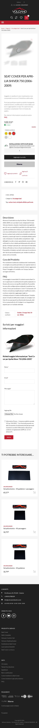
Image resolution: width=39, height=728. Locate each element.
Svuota (34, 127)
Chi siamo (4, 664)
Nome (6, 367)
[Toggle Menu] (2, 22)
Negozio (8, 28)
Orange (24, 312)
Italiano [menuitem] (19, 2)
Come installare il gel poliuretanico (12, 678)
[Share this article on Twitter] (19, 182)
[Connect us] (3, 615)
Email (6, 378)
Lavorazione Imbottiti (8, 647)
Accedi (18, 5)
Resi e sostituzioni (6, 673)
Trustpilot (4, 713)
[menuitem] (20, 2)
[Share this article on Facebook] (15, 182)
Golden (19, 312)
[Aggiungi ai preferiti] (34, 463)
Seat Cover (4, 632)
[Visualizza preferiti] (20, 18)
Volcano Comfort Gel (8, 638)
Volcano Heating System (8, 641)
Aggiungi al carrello (20, 157)
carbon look (12, 202)
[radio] (6, 133)
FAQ (5, 117)
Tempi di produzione (7, 667)
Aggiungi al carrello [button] (34, 492)
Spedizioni (4, 670)
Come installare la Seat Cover (10, 676)
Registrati (24, 5)
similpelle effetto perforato (24, 202)
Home (2, 28)
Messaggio (7, 388)
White (22, 315)
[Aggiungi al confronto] (34, 466)
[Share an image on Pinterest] (22, 182)
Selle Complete (6, 635)
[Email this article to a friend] (26, 182)
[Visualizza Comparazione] (15, 18)
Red (29, 312)
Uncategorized (15, 28)
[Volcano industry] (19, 13)
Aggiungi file (7, 410)
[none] (20, 2)
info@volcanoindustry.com (12, 600)
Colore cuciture (10, 130)
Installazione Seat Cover (8, 644)
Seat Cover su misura (7, 650)
